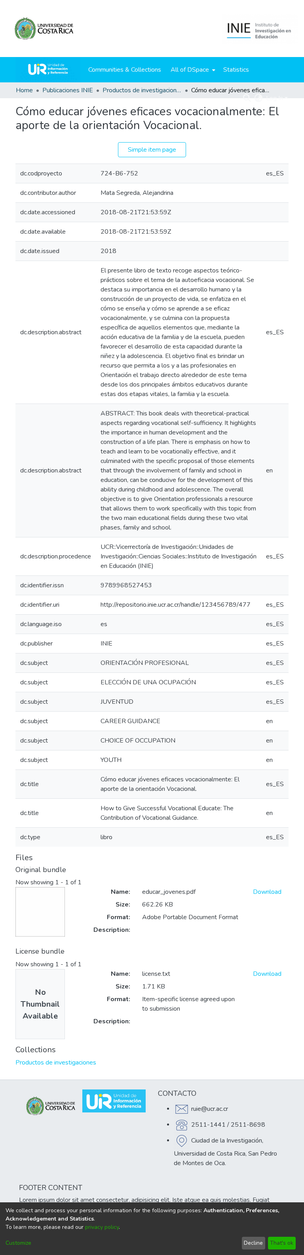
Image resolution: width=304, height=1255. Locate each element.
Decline (253, 1243)
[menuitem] (192, 69)
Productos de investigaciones (142, 90)
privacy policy (102, 1227)
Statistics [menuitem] (236, 69)
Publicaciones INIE (67, 90)
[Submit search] (247, 98)
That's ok (281, 1243)
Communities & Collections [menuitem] (124, 69)
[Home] (47, 69)
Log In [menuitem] (274, 98)
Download (267, 891)
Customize (18, 1243)
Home (24, 90)
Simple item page (152, 149)
